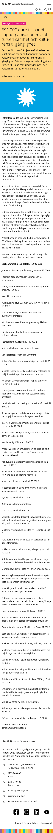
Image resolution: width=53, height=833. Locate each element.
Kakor (18, 823)
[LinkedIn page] (36, 813)
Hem (4, 16)
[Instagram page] (26, 813)
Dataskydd (46, 823)
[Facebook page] (16, 813)
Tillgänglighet (31, 823)
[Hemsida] (18, 3)
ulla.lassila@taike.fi (19, 257)
